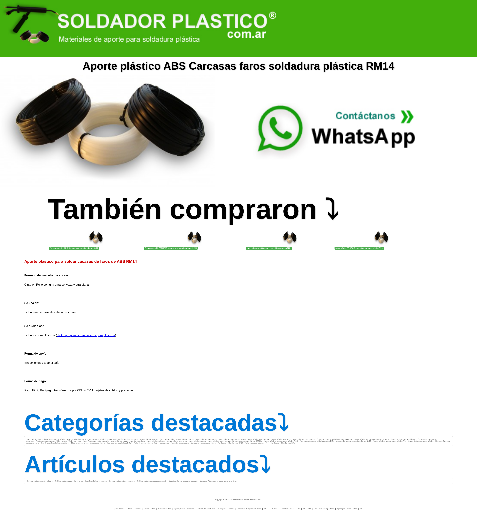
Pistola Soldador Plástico (206, 509)
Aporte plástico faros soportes (304, 439)
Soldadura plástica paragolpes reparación (152, 481)
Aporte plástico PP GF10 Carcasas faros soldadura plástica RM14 (74, 248)
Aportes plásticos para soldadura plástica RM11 (317, 441)
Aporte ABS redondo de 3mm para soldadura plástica (86, 439)
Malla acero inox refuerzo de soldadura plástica (88, 443)
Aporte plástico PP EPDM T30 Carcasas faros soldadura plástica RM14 (171, 248)
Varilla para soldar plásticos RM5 (283, 443)
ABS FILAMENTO (270, 509)
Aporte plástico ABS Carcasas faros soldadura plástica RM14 (269, 248)
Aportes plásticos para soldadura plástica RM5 (389, 441)
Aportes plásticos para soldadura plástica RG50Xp (243, 441)
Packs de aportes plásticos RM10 (119, 443)
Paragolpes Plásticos (226, 509)
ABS (362, 509)
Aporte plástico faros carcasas (259, 439)
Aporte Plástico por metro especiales (96, 441)
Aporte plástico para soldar (184, 509)
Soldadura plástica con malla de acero (69, 481)
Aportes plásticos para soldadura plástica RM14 (353, 441)
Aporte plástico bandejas (149, 439)
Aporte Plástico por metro (71, 441)
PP (299, 509)
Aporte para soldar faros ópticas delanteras (122, 439)
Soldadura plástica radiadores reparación (183, 481)
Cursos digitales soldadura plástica (420, 441)
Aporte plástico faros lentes (281, 439)
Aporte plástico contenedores (206, 439)
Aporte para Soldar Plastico (347, 509)
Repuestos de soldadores (180, 443)
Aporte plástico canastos (185, 439)
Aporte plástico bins (167, 439)
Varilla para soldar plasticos (324, 509)
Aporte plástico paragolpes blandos (403, 439)
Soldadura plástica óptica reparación (122, 481)
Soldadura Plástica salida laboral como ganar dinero (218, 481)
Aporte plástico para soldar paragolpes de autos (372, 439)
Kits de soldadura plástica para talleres (55, 443)
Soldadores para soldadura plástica (203, 443)
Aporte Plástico (118, 509)
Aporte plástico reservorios (177, 441)
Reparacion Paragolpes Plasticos (249, 509)
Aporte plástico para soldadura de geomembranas (335, 439)
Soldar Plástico (149, 509)
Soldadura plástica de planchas (96, 481)
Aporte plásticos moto (215, 441)
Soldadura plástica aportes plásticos (40, 481)
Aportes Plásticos (134, 509)
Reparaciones (164, 443)
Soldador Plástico (164, 509)
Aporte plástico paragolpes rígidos (48, 441)
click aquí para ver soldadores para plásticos (86, 335)
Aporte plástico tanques (197, 441)
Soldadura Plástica (287, 509)
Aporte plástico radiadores (156, 441)
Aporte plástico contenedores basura (232, 439)
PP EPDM (307, 509)
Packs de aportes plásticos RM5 (145, 443)
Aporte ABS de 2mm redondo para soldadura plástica (46, 439)
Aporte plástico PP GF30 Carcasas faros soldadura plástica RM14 (359, 248)
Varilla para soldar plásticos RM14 (257, 443)
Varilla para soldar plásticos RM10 (230, 443)
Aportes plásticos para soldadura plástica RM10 (281, 441)
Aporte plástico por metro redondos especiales (128, 441)
